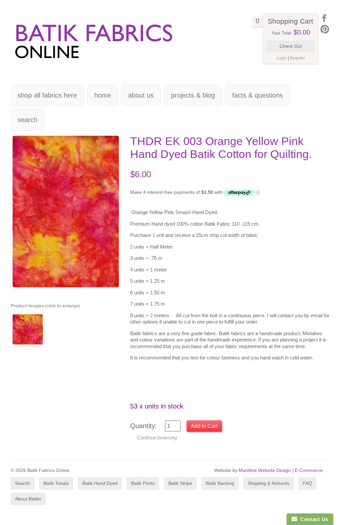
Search (28, 119)
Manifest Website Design (265, 470)
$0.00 (302, 32)
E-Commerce (309, 470)
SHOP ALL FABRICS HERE (47, 95)
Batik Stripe (180, 483)
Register (297, 58)
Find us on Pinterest (324, 29)
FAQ (307, 483)
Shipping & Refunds (268, 483)
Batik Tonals (56, 483)
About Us (141, 95)
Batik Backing (220, 483)
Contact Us (312, 519)
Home (102, 95)
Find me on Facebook (324, 18)
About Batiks (28, 498)
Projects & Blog (193, 95)
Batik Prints (143, 483)
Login (282, 58)
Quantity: (143, 425)
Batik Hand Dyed (100, 483)
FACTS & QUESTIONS (257, 95)
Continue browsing (157, 437)
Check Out (291, 46)
